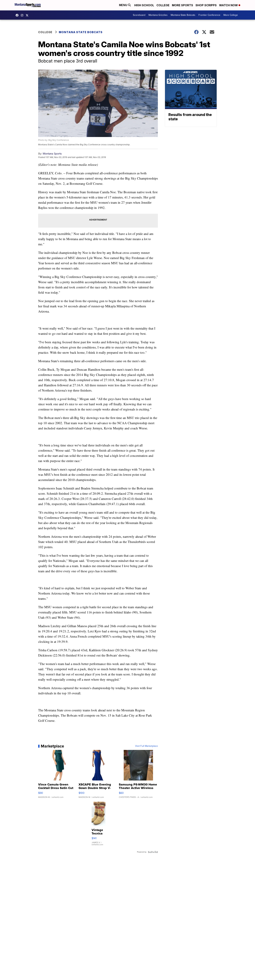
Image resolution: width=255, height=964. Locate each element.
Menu (123, 5)
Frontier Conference (209, 15)
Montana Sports (52, 153)
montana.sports (23, 15)
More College (230, 15)
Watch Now (229, 5)
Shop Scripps (206, 5)
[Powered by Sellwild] (153, 852)
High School (144, 5)
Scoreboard (139, 15)
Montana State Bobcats (183, 15)
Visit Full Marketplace (146, 746)
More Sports (182, 5)
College (162, 5)
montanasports (18, 15)
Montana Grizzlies (158, 15)
